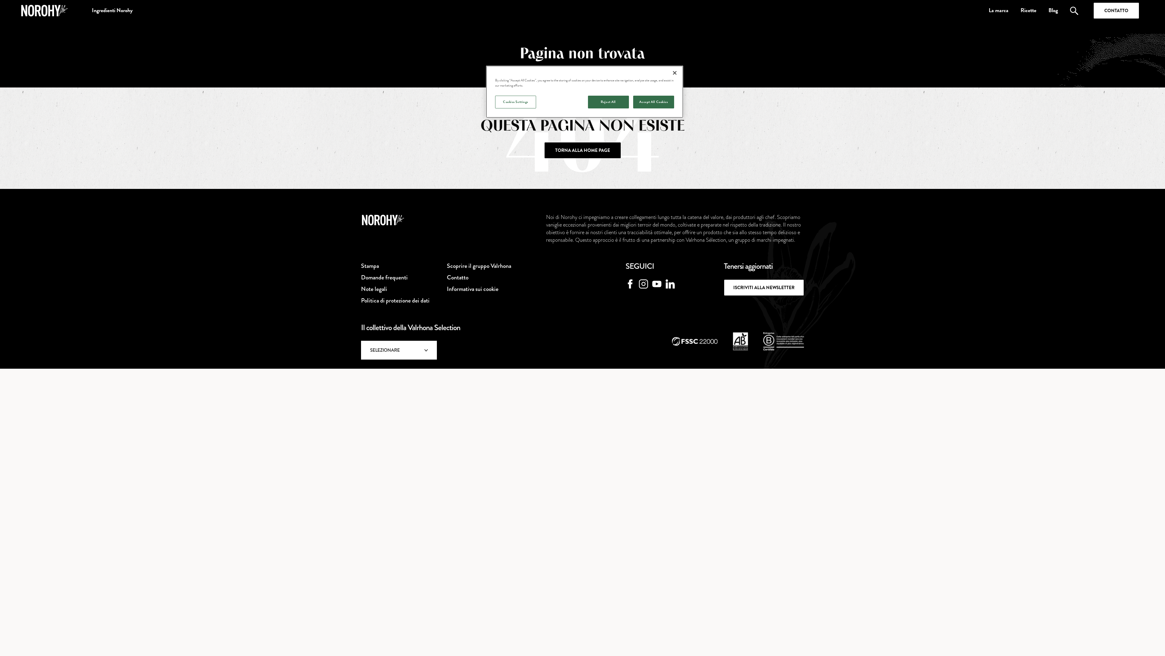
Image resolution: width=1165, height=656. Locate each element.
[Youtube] (656, 284)
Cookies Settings (515, 101)
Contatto (1116, 10)
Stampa (370, 265)
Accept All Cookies (653, 101)
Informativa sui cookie (472, 289)
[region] (584, 92)
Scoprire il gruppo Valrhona (479, 265)
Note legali (374, 289)
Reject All (608, 101)
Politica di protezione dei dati (395, 300)
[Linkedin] (670, 284)
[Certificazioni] (695, 341)
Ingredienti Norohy (112, 10)
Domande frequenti (384, 277)
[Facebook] (630, 284)
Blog (1053, 10)
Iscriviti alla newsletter (764, 287)
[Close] (674, 73)
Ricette (1028, 10)
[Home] (44, 10)
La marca (998, 10)
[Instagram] (643, 284)
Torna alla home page (582, 150)
